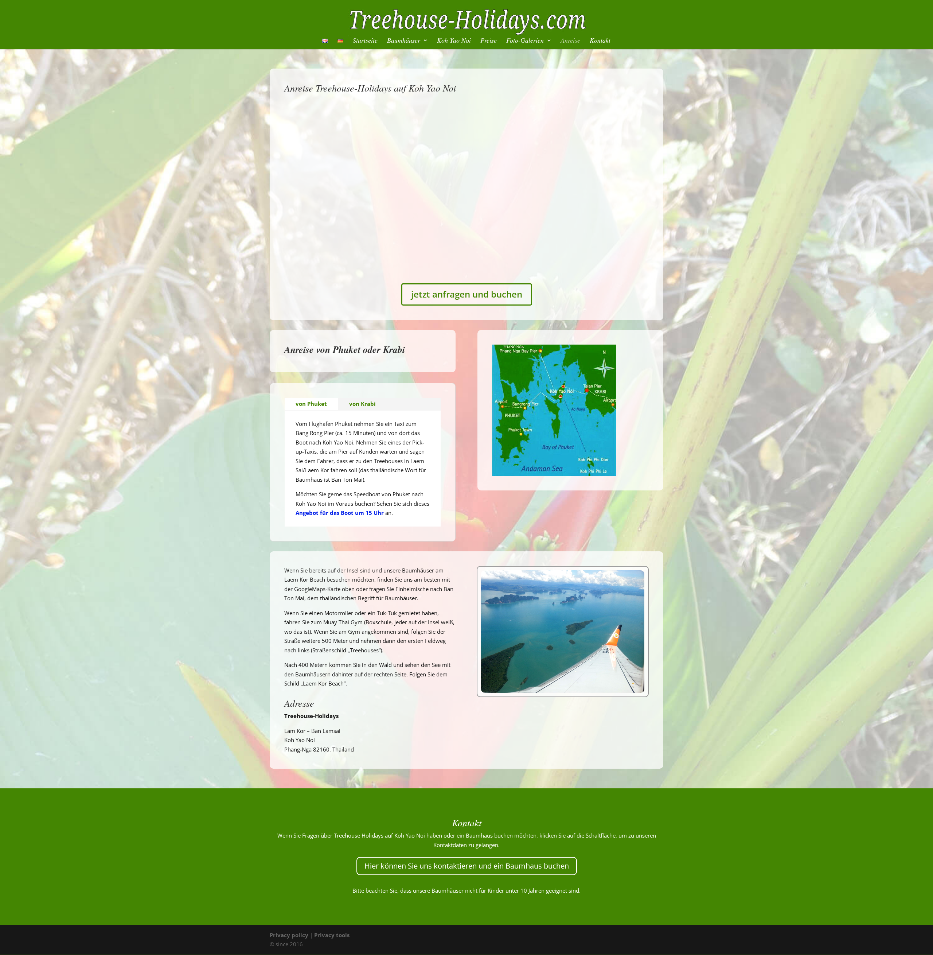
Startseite (365, 41)
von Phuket (311, 403)
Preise (488, 41)
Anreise (570, 41)
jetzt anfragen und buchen (466, 294)
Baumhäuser (403, 41)
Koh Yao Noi (454, 41)
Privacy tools (332, 935)
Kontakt (600, 41)
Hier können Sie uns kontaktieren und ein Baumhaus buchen (466, 866)
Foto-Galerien (525, 41)
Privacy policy (289, 935)
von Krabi (362, 403)
